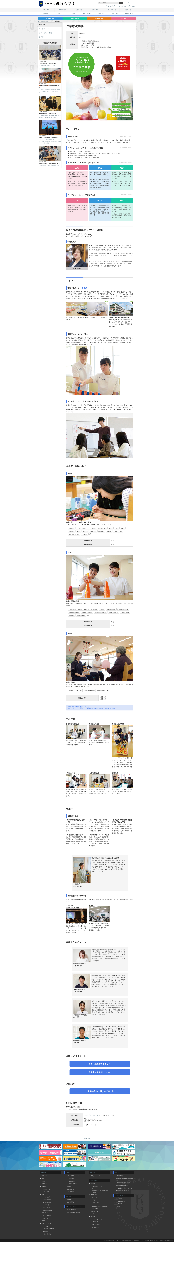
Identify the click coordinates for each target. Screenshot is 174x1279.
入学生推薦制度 (72, 1183)
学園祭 (46, 1231)
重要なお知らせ (44, 29)
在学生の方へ (94, 1194)
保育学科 (123, 18)
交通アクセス (47, 1189)
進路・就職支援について (100, 1063)
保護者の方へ (94, 1211)
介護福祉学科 (99, 18)
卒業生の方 (95, 10)
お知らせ (100, 13)
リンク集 (118, 1206)
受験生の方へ (94, 1183)
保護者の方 (79, 10)
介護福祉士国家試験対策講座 (123, 1183)
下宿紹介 (46, 1226)
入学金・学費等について (100, 1072)
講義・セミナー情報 (45, 33)
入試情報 (73, 13)
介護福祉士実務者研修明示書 (125, 1188)
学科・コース (45, 1194)
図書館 (46, 1218)
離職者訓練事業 (48, 1210)
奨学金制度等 (72, 1181)
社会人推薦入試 (70, 1191)
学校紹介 (44, 1186)
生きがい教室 (51, 65)
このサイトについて (119, 1195)
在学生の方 (62, 10)
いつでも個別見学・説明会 (73, 1212)
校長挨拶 (44, 1183)
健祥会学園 (47, 117)
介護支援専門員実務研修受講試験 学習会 (124, 1179)
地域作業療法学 (52, 89)
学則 (94, 1200)
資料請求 (120, 1203)
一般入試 (69, 1186)
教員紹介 (44, 1220)
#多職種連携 (44, 115)
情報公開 (92, 1173)
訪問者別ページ (94, 1180)
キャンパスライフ (46, 1223)
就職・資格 (115, 13)
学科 (59, 13)
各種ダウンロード (95, 1176)
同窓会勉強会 (96, 1224)
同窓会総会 (96, 1221)
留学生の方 (128, 10)
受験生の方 (46, 10)
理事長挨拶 (45, 1181)
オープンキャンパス (71, 1209)
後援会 (95, 1214)
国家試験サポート (97, 1186)
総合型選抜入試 (70, 1189)
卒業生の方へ (94, 1216)
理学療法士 (46, 143)
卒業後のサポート (97, 1219)
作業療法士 (47, 141)
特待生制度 (71, 1178)
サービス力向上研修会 (46, 139)
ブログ (41, 37)
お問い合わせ (131, 6)
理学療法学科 (50, 18)
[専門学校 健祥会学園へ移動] (38, 21)
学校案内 (45, 13)
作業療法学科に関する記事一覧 (100, 1091)
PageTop (86, 1138)
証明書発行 (96, 1202)
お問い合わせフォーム (91, 1115)
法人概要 (46, 1191)
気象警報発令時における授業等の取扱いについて (100, 1207)
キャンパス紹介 (48, 1215)
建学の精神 (45, 1176)
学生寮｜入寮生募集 (49, 1228)
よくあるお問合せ (122, 1201)
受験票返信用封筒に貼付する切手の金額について (100, 1191)
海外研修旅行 (47, 1234)
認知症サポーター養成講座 (122, 1190)
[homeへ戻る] (57, 4)
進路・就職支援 (70, 1202)
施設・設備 (45, 1213)
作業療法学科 (75, 18)
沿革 (43, 1178)
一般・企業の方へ (95, 1227)
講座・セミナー (87, 13)
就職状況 (69, 1199)
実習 (58, 165)
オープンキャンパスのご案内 (73, 1206)
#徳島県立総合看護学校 (53, 115)
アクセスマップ (122, 6)
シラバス (95, 1197)
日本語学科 (47, 1207)
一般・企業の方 (111, 10)
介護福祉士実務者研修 (121, 1185)
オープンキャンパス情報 (109, 6)
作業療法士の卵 (45, 165)
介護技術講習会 (119, 1176)
